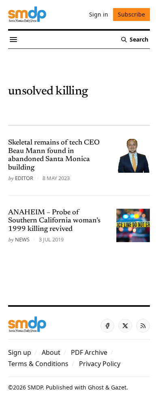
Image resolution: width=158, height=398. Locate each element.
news (22, 239)
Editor (24, 178)
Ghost (96, 387)
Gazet (118, 387)
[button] (19, 352)
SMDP (35, 387)
